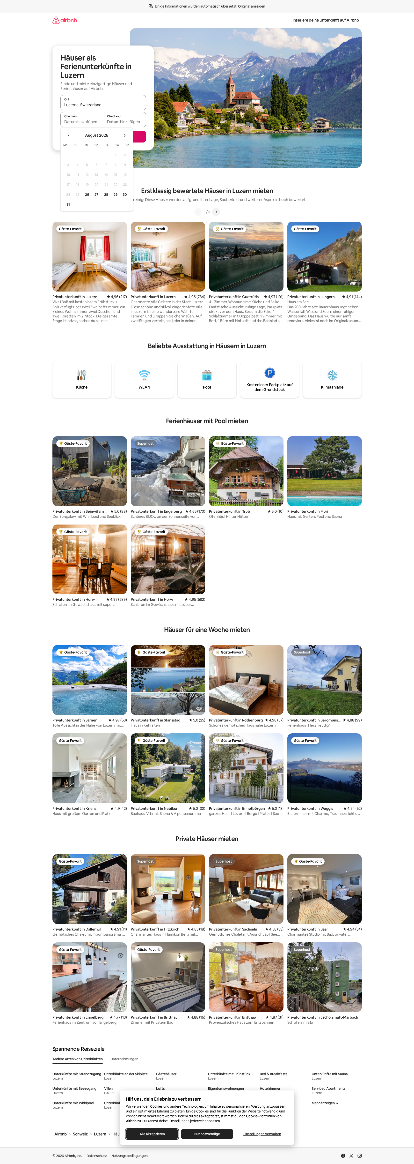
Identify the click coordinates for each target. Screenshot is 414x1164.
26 (87, 194)
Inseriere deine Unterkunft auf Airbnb (326, 20)
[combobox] (103, 105)
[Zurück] (198, 212)
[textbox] (81, 122)
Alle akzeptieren (152, 1134)
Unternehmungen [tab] (124, 1059)
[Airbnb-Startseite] (64, 20)
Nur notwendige (207, 1134)
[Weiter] (216, 212)
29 (115, 194)
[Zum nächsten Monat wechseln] (124, 135)
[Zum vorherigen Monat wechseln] (68, 135)
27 (96, 194)
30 (125, 194)
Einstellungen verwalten (262, 1134)
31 (68, 204)
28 (106, 194)
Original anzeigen (251, 6)
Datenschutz (97, 1156)
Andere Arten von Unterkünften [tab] (77, 1059)
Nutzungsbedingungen (129, 1156)
